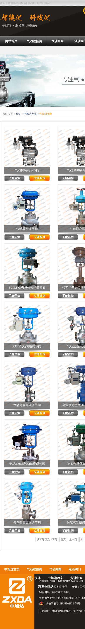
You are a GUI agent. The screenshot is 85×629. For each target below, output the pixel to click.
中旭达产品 (30, 113)
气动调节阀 (46, 113)
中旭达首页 (12, 569)
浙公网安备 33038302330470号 (63, 603)
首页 (18, 113)
